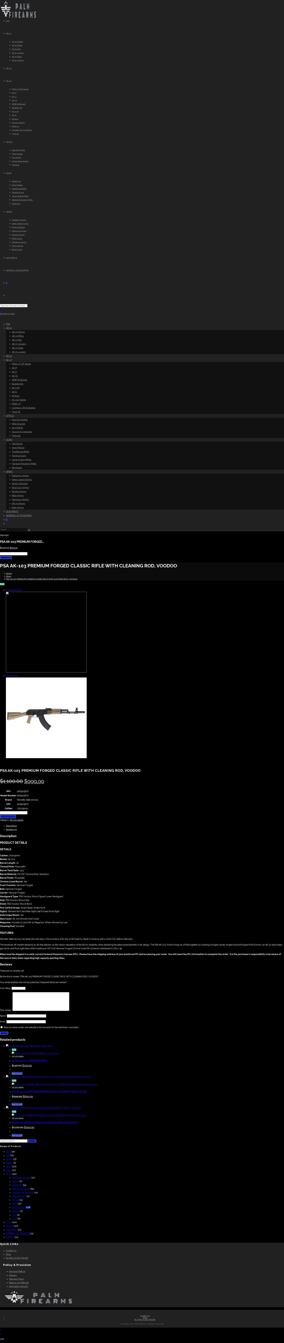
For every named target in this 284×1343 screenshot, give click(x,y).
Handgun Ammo (20, 499)
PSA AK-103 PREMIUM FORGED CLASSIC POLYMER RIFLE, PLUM (44, 1122)
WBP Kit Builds (19, 380)
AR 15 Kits (17, 340)
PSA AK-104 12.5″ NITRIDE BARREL (29, 1060)
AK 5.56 (16, 388)
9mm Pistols (18, 447)
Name (3, 1016)
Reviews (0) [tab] (11, 829)
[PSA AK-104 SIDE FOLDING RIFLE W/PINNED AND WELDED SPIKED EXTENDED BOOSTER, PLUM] (46, 672)
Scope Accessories (22, 431)
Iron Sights (17, 427)
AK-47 (9, 360)
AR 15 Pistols (18, 332)
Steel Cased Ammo (22, 479)
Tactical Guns (19, 455)
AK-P (14, 368)
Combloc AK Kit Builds (23, 407)
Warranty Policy (16, 1279)
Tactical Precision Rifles (24, 463)
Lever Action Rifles (21, 459)
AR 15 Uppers (19, 344)
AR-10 (9, 356)
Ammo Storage (20, 483)
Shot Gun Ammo (20, 487)
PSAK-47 (16, 404)
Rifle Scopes (18, 423)
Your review (6, 1010)
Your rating (6, 988)
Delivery (13, 1275)
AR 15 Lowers (19, 352)
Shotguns (17, 467)
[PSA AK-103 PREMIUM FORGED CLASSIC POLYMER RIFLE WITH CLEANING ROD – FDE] (46, 757)
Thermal (16, 435)
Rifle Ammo (18, 495)
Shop (8, 1254)
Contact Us (11, 1250)
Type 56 (16, 411)
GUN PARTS (12, 511)
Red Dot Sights (20, 419)
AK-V (14, 372)
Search (32, 1141)
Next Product (12, 675)
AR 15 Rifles (18, 336)
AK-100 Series (19, 400)
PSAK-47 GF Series (21, 364)
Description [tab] (11, 826)
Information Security (18, 1286)
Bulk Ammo (18, 507)
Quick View (47, 1046)
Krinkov (16, 396)
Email (3, 1021)
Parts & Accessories (21, 1177)
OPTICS (10, 415)
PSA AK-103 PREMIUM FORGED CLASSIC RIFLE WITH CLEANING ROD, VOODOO (42, 579)
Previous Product (14, 590)
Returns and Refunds (19, 1283)
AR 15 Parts (17, 348)
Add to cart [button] (17, 1073)
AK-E (14, 392)
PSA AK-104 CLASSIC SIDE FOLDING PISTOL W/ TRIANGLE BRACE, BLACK (49, 1091)
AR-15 (9, 328)
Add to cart (6, 557)
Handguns (17, 443)
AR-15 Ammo (18, 503)
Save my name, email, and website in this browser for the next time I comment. (41, 1027)
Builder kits (17, 384)
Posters (9, 1163)
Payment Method (17, 1271)
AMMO (9, 471)
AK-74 (15, 376)
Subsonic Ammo (20, 475)
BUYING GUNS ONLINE (17, 1258)
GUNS (9, 439)
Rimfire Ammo (19, 491)
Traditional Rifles (20, 451)
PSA (8, 324)
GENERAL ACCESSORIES (19, 515)
